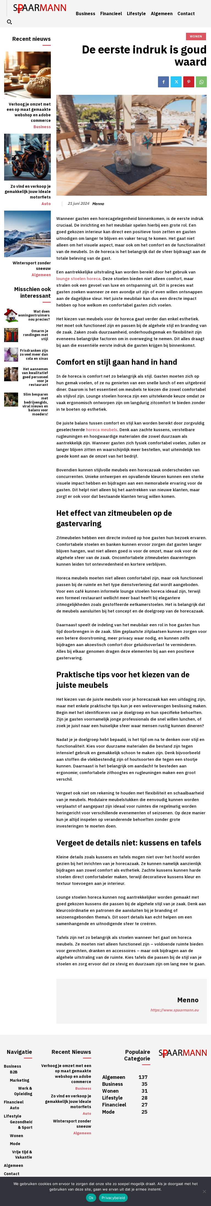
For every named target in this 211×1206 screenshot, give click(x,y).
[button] (9, 21)
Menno (98, 204)
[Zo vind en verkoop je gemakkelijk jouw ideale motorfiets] (27, 157)
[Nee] (204, 1191)
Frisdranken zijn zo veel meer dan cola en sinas (34, 354)
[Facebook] (163, 81)
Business (42, 127)
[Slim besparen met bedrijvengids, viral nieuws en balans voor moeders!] (11, 400)
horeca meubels (101, 430)
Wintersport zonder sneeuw (32, 266)
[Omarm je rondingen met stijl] (11, 335)
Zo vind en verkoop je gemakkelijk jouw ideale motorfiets (28, 192)
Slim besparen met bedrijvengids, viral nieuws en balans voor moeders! (35, 404)
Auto (46, 204)
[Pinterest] (188, 81)
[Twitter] (176, 81)
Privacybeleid (113, 1198)
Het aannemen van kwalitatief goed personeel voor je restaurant (35, 377)
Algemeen (41, 275)
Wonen (196, 36)
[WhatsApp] (201, 81)
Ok (91, 1198)
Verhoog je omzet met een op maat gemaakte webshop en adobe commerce (29, 112)
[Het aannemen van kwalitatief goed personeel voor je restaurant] (11, 374)
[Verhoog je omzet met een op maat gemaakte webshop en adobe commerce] (27, 75)
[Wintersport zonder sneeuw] (27, 234)
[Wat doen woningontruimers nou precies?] (11, 315)
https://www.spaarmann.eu (174, 1010)
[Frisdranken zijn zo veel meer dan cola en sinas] (11, 355)
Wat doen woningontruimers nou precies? (34, 315)
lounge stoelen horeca (78, 279)
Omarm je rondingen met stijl (35, 335)
